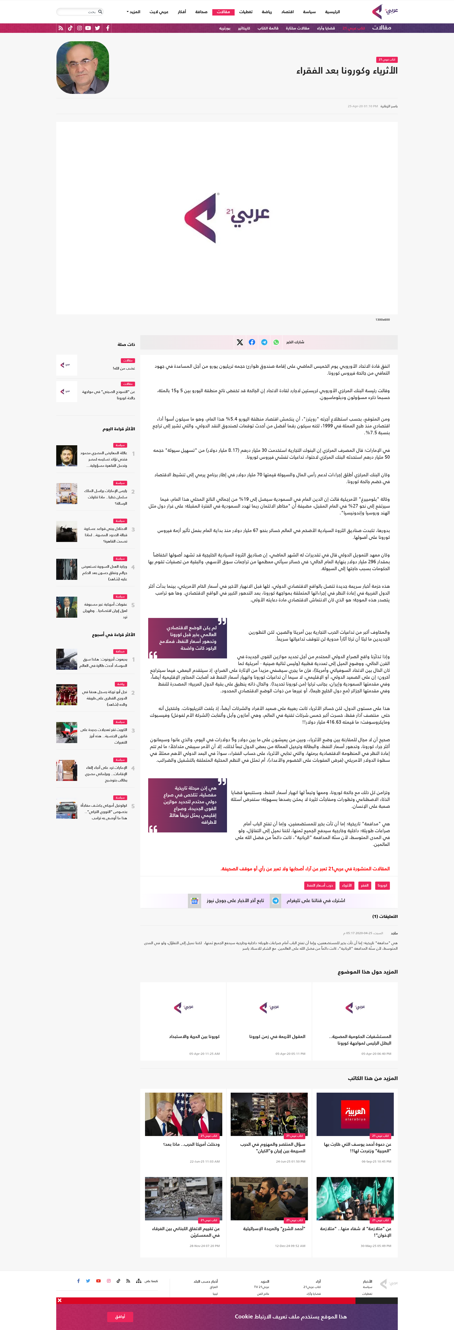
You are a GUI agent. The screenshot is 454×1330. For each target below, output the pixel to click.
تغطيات (245, 12)
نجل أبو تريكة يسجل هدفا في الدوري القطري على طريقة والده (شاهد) (104, 698)
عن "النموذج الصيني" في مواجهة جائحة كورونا (108, 395)
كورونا (382, 885)
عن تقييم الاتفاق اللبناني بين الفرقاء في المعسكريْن (186, 1232)
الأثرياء (347, 885)
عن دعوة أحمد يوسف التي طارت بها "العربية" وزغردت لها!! (357, 1147)
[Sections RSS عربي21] (138, 1281)
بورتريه (224, 28)
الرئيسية (330, 12)
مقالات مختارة (297, 28)
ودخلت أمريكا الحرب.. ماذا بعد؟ (191, 1144)
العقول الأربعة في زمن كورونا (277, 1037)
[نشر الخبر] (240, 342)
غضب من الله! (124, 368)
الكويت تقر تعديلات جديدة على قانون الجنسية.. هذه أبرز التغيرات (104, 736)
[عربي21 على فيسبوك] (107, 28)
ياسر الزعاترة (389, 106)
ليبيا (215, 1293)
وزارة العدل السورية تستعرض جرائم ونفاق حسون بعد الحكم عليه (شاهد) (104, 573)
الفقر (365, 885)
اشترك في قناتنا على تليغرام (316, 900)
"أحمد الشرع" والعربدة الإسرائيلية (274, 1229)
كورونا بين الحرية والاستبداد (194, 1037)
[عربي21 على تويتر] (97, 28)
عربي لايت (159, 12)
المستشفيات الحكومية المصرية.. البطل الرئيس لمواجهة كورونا (360, 1040)
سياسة (309, 12)
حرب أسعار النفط (320, 885)
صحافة (201, 12)
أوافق (120, 1317)
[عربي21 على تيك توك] (70, 28)
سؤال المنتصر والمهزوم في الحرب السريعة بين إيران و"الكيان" (272, 1147)
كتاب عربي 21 (354, 28)
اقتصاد (287, 12)
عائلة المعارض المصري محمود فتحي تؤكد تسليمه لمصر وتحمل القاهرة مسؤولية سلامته (103, 460)
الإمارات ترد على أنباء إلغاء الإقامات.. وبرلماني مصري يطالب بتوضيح (106, 774)
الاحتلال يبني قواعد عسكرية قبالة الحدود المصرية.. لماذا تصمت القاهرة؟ (105, 535)
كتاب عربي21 (312, 1287)
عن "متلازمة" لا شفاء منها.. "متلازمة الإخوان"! (355, 1232)
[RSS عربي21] (61, 28)
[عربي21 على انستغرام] (79, 28)
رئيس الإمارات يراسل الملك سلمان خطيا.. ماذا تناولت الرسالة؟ (105, 497)
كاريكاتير (244, 28)
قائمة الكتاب (268, 28)
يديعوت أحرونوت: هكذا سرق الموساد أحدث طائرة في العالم (103, 663)
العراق (214, 1287)
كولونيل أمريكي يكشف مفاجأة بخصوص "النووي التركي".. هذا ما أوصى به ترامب (104, 812)
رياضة (267, 12)
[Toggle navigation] (100, 12)
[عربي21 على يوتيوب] (88, 28)
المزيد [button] (134, 12)
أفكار (182, 12)
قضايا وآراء (326, 28)
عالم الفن (263, 1293)
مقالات (223, 12)
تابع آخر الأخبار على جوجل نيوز (235, 900)
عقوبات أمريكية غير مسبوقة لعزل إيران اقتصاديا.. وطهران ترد (105, 611)
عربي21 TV (261, 1287)
